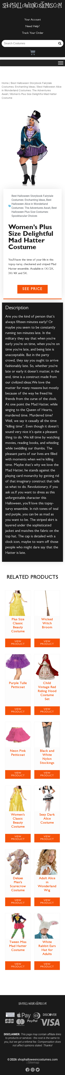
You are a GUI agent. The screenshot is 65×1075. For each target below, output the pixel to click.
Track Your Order (32, 33)
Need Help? (32, 26)
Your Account (32, 19)
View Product (18, 643)
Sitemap (33, 1062)
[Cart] (33, 52)
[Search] (59, 43)
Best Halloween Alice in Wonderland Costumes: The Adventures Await (32, 90)
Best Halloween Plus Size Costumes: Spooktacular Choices (34, 211)
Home (5, 83)
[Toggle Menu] (60, 63)
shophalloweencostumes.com (38, 1059)
